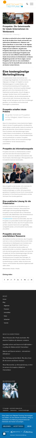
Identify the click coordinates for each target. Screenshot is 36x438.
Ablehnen (7, 426)
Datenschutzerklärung (21, 435)
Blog (4, 302)
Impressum (12, 435)
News (5, 316)
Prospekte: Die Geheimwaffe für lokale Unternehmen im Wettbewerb (16, 29)
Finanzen (6, 309)
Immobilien (7, 312)
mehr (29, 426)
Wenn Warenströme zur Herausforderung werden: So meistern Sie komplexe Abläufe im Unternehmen (18, 367)
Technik (6, 323)
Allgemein (6, 305)
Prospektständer (7, 218)
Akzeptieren (18, 426)
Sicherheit (7, 319)
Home (4, 299)
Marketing (16, 34)
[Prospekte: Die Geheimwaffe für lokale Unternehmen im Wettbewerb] (18, 18)
